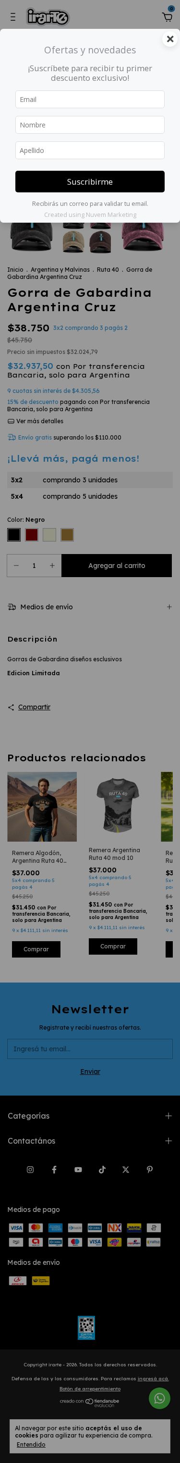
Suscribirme (90, 181)
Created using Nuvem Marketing (90, 214)
